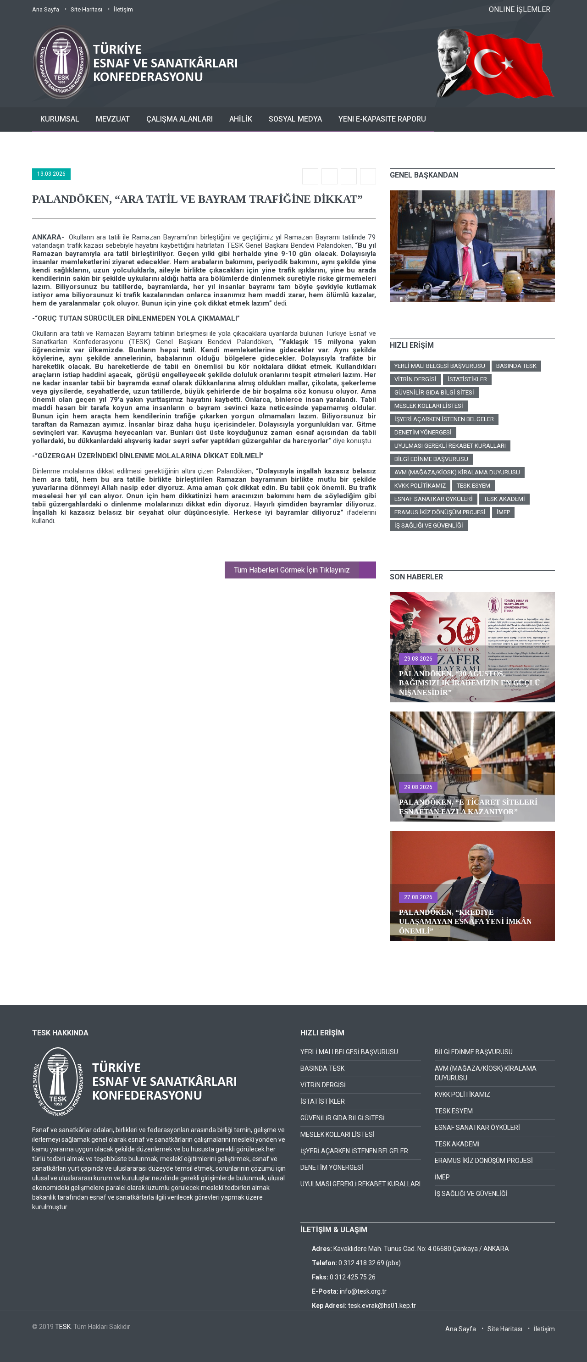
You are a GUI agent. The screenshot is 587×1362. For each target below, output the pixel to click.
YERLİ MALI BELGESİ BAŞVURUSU (439, 365)
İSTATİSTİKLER (467, 379)
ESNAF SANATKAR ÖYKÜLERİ (433, 498)
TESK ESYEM (473, 485)
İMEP (503, 512)
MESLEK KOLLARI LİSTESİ (428, 405)
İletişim (123, 9)
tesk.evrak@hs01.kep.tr (382, 1305)
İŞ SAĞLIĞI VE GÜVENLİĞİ (428, 525)
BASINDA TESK (516, 365)
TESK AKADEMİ (504, 498)
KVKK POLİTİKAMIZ (420, 485)
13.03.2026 (51, 174)
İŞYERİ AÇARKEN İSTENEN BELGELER (444, 419)
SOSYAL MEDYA (295, 119)
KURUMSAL (59, 119)
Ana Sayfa (45, 9)
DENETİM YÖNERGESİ (423, 432)
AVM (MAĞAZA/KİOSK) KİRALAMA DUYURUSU (457, 472)
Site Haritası (86, 9)
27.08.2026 (418, 897)
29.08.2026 (418, 659)
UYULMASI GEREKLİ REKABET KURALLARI (450, 445)
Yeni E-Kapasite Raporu (382, 119)
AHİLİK (240, 119)
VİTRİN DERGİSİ (415, 379)
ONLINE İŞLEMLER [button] (519, 9)
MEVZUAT (113, 119)
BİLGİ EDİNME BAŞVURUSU (431, 459)
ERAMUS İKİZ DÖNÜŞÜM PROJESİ (440, 512)
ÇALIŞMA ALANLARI (179, 119)
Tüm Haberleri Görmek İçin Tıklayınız (292, 570)
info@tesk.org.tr (363, 1291)
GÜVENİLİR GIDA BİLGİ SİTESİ (434, 392)
